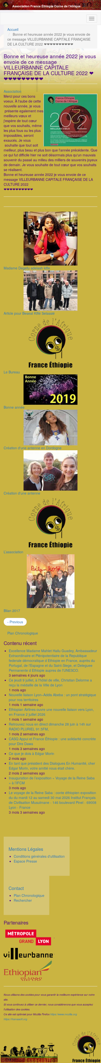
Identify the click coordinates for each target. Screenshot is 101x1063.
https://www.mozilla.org (63, 1014)
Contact (16, 888)
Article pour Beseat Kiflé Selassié (29, 313)
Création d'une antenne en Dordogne (33, 447)
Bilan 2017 (12, 610)
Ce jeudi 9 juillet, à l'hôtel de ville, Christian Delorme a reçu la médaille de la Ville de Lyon (50, 682)
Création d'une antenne (22, 493)
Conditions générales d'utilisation (39, 856)
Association (12, 91)
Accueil (12, 29)
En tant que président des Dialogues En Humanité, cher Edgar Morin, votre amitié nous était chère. (52, 766)
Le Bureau (12, 372)
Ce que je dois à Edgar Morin (31, 753)
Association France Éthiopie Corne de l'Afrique (46, 6)
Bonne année (14, 407)
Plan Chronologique (22, 633)
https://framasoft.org (15, 1019)
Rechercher (23, 900)
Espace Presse (25, 861)
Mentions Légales (26, 849)
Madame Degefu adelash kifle (27, 268)
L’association (13, 551)
